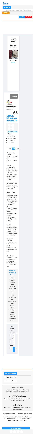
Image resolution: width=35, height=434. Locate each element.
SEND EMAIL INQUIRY (12, 328)
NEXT (17, 149)
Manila (9, 134)
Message (14, 333)
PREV (8, 149)
